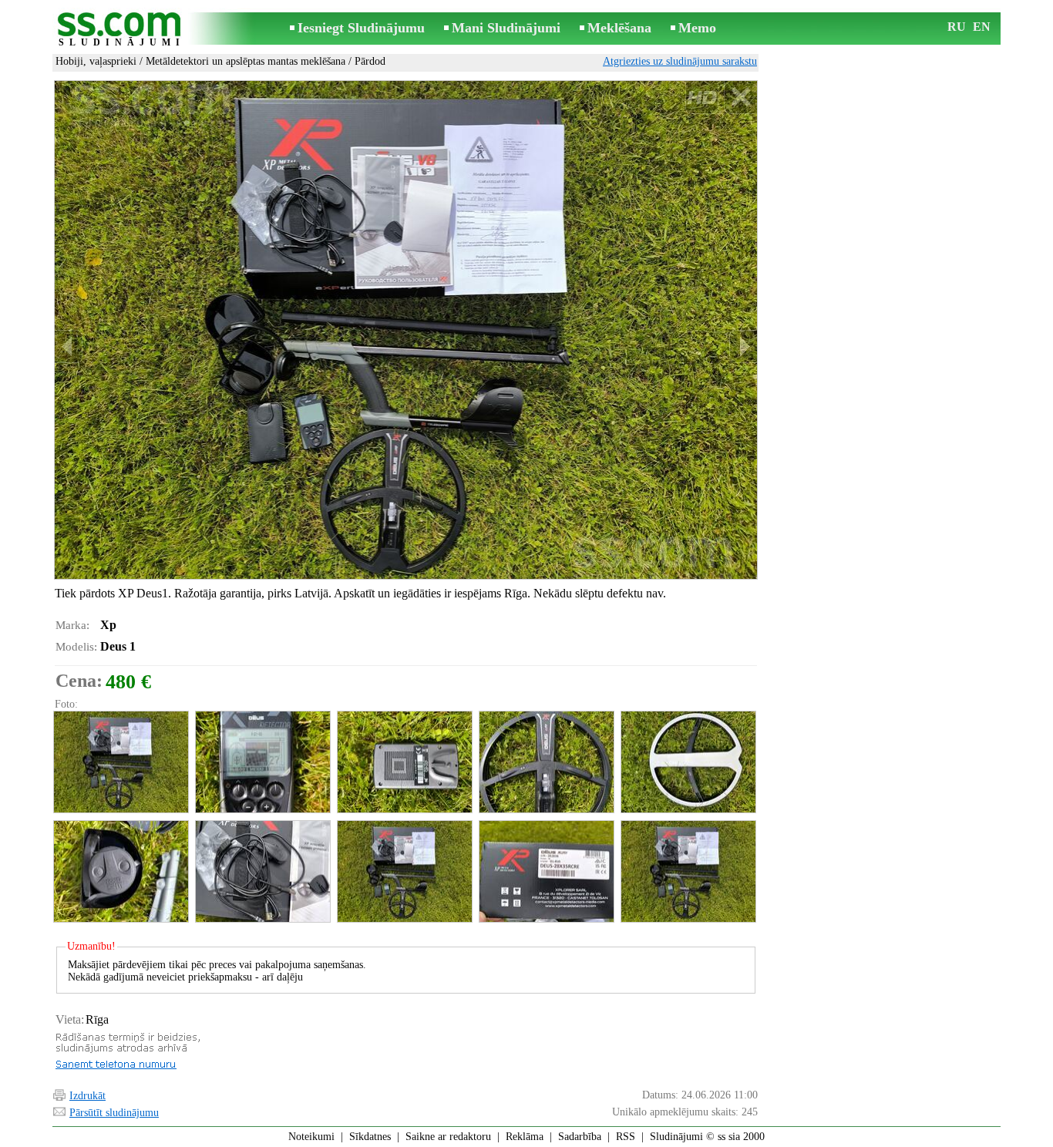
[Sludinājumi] (121, 29)
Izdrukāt (87, 1096)
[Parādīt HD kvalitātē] (406, 330)
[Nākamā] (743, 346)
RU (956, 26)
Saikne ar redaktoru (448, 1136)
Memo (697, 27)
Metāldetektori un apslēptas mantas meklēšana (245, 61)
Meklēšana (619, 27)
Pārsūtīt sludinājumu (114, 1112)
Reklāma (524, 1136)
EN (982, 26)
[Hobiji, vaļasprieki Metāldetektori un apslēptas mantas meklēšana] (120, 762)
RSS (625, 1136)
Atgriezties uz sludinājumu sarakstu (680, 61)
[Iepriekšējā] (68, 346)
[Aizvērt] (740, 97)
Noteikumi (311, 1136)
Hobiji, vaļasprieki (96, 61)
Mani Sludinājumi (506, 27)
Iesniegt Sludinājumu (361, 27)
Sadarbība (579, 1136)
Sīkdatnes (370, 1136)
